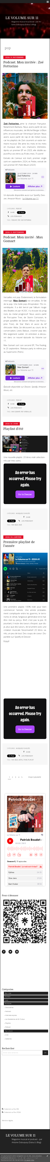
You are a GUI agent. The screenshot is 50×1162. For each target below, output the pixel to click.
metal (21, 760)
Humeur (8, 997)
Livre (6, 1000)
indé (20, 525)
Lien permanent (16, 216)
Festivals (8, 1011)
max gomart (15, 412)
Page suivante (34, 777)
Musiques (8, 1003)
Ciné (6, 1035)
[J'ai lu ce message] (47, 1156)
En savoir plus (29, 1160)
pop (19, 220)
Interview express (11, 1015)
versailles (27, 412)
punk (25, 760)
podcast (14, 220)
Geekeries (8, 1039)
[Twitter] (10, 952)
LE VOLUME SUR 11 (21, 18)
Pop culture (9, 1031)
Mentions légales (7, 1120)
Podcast (8, 1027)
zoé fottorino (26, 220)
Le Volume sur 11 (31, 198)
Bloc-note (8, 993)
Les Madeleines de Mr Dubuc (15, 1019)
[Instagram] (17, 952)
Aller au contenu (7, 2)
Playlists (8, 1023)
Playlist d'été (13, 429)
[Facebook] (4, 952)
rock (16, 525)
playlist (31, 760)
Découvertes (9, 1007)
